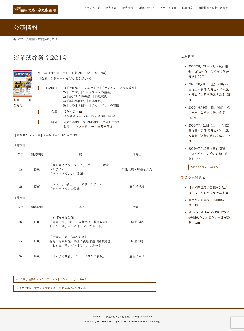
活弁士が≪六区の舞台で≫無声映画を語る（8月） (209, 94)
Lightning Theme (122, 321)
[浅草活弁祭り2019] (22, 83)
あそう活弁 (105, 126)
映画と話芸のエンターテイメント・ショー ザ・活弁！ (53, 279)
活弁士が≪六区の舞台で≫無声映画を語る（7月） (209, 136)
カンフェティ (81, 126)
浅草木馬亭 (71, 111)
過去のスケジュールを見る (204, 167)
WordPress (102, 321)
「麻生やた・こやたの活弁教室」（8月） (209, 112)
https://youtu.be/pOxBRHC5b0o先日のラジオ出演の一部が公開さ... (209, 217)
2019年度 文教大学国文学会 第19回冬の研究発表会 (53, 288)
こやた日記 (193, 177)
